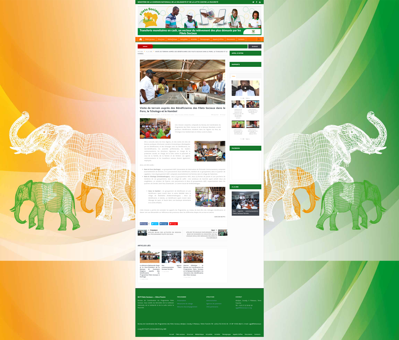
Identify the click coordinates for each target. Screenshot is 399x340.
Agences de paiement (213, 304)
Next (213, 230)
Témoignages (205, 39)
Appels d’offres (218, 39)
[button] (248, 98)
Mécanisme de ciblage (185, 304)
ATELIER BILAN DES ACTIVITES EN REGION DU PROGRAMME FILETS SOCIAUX (164, 233)
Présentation (181, 300)
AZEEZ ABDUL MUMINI (153, 115)
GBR (164, 329)
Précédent (154, 230)
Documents (231, 39)
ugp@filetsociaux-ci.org (244, 308)
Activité (186, 115)
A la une (180, 115)
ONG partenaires (212, 307)
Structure (161, 39)
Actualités (184, 39)
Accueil (171, 334)
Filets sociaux (150, 39)
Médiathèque (172, 39)
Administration (211, 300)
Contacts (241, 39)
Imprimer (216, 115)
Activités (194, 39)
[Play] (245, 88)
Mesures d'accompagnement (187, 307)
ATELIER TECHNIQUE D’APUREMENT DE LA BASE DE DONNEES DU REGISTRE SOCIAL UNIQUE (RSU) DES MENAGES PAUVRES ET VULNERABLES (201, 235)
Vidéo (233, 76)
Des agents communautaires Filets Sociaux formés (171, 267)
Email (223, 115)
